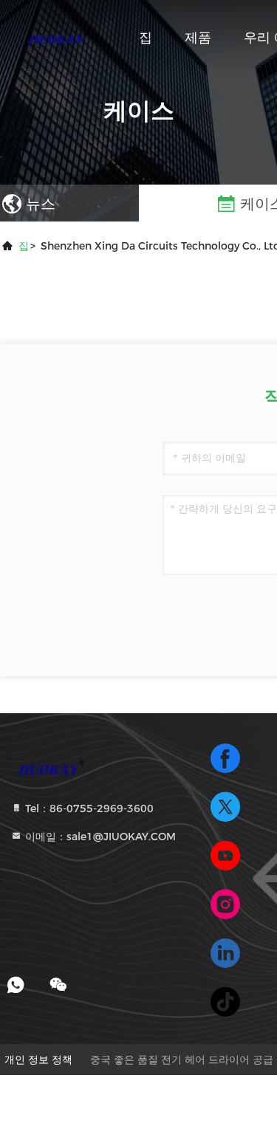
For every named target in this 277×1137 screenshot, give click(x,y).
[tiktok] (225, 1002)
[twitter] (225, 807)
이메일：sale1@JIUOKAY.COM (99, 836)
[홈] (59, 37)
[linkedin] (225, 953)
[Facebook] (225, 758)
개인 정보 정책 (38, 1059)
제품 (198, 38)
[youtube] (225, 856)
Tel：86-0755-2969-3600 (88, 808)
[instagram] (225, 904)
